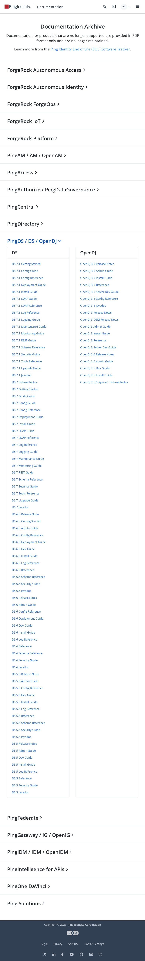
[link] (18, 7)
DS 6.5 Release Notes (25, 514)
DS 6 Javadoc (20, 667)
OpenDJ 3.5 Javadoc (93, 305)
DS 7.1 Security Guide (26, 354)
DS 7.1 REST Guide (24, 340)
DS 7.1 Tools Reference (27, 361)
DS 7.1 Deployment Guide (29, 285)
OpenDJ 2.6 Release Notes (97, 354)
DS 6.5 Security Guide (26, 584)
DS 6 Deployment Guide (27, 618)
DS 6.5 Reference (23, 570)
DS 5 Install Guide (23, 764)
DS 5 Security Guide (25, 785)
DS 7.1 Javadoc (21, 375)
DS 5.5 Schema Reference (28, 723)
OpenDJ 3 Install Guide (95, 333)
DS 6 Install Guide (23, 632)
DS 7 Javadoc (20, 507)
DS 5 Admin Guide (24, 750)
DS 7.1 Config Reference (27, 278)
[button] (125, 7)
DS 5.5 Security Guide (26, 730)
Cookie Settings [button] (94, 944)
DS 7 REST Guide (22, 472)
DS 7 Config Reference (26, 410)
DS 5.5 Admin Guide (25, 681)
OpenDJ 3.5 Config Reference (99, 298)
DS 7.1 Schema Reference (28, 347)
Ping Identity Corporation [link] (84, 924)
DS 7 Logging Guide (24, 451)
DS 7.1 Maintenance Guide (29, 326)
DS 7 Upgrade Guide (25, 500)
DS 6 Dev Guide (22, 625)
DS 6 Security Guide (25, 660)
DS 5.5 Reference (23, 716)
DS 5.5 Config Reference (27, 688)
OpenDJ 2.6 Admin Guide (96, 361)
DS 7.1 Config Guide (25, 271)
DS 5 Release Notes (24, 743)
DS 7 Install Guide (23, 424)
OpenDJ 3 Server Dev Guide (98, 347)
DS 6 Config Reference (26, 611)
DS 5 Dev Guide (22, 757)
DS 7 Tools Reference (25, 493)
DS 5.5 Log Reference (25, 709)
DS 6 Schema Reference (27, 653)
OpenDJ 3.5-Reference (94, 285)
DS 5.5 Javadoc (21, 737)
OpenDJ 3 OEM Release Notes (99, 319)
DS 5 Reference (22, 778)
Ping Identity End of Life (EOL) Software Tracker (90, 49)
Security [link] (73, 944)
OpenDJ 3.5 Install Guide (96, 278)
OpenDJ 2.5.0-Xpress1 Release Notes (104, 382)
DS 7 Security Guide (25, 486)
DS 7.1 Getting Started (26, 264)
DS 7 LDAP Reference (25, 437)
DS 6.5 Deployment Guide (29, 542)
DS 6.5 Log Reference (25, 563)
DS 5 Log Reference (24, 771)
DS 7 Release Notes (24, 382)
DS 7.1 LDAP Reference (27, 305)
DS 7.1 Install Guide (24, 292)
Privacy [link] (58, 944)
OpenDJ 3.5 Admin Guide (96, 271)
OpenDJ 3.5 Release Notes (97, 264)
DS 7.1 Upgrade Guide (26, 368)
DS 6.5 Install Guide (24, 556)
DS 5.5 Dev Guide (23, 695)
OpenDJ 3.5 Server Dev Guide (99, 292)
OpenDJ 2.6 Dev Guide (95, 368)
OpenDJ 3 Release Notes (96, 312)
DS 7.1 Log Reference (25, 312)
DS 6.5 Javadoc (21, 591)
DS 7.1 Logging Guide (26, 319)
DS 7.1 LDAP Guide (24, 298)
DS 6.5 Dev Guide (23, 549)
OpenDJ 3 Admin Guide (95, 326)
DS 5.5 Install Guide (24, 702)
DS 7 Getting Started (25, 389)
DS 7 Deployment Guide (27, 417)
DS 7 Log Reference (24, 444)
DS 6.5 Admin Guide (25, 528)
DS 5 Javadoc (20, 792)
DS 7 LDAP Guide (23, 431)
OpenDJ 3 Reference (93, 340)
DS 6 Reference (22, 646)
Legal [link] (44, 944)
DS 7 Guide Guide (23, 396)
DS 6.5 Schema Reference (28, 577)
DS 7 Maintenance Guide (28, 458)
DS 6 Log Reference (24, 639)
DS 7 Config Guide (23, 403)
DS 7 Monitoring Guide (27, 465)
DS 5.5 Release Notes (25, 674)
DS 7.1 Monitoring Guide (28, 333)
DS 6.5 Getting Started (26, 521)
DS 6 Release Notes (24, 598)
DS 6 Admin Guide (24, 605)
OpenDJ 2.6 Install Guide (96, 375)
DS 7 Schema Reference (27, 479)
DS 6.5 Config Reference (27, 535)
